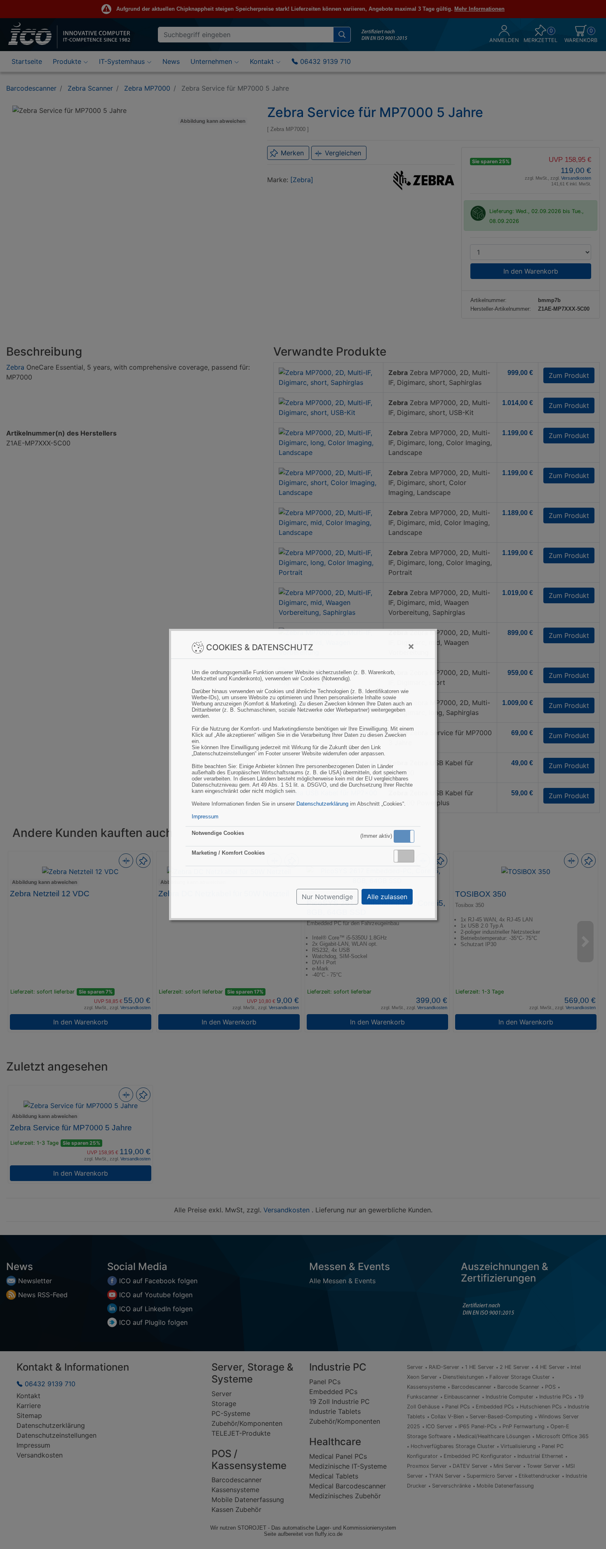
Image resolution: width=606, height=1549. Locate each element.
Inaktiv (407, 856)
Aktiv (403, 836)
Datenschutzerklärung (322, 804)
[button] (404, 836)
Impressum (205, 816)
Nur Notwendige (327, 897)
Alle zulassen (387, 897)
